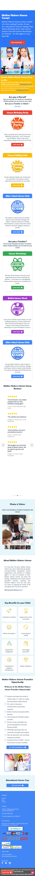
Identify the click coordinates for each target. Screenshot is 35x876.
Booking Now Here (26, 84)
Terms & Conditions (7, 854)
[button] (13, 495)
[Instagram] (10, 863)
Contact (4, 802)
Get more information (16, 747)
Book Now (5, 872)
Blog (3, 800)
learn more (16, 145)
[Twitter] (6, 863)
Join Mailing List (15, 829)
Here (21, 590)
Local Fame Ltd (18, 872)
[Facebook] (2, 863)
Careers (4, 798)
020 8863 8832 (9, 813)
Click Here (17, 106)
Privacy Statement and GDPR (9, 856)
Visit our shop (16, 785)
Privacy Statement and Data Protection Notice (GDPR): (17, 874)
